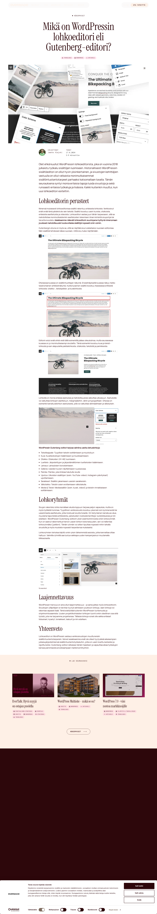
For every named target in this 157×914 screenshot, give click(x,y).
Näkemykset (56, 5)
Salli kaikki (139, 886)
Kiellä (139, 900)
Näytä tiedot (113, 910)
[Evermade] (19, 5)
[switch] (63, 909)
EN (124, 5)
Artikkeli (91, 58)
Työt (46, 5)
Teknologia (68, 58)
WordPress (79, 58)
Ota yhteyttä (139, 5)
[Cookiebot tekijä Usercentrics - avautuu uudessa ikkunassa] (13, 909)
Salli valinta (139, 893)
